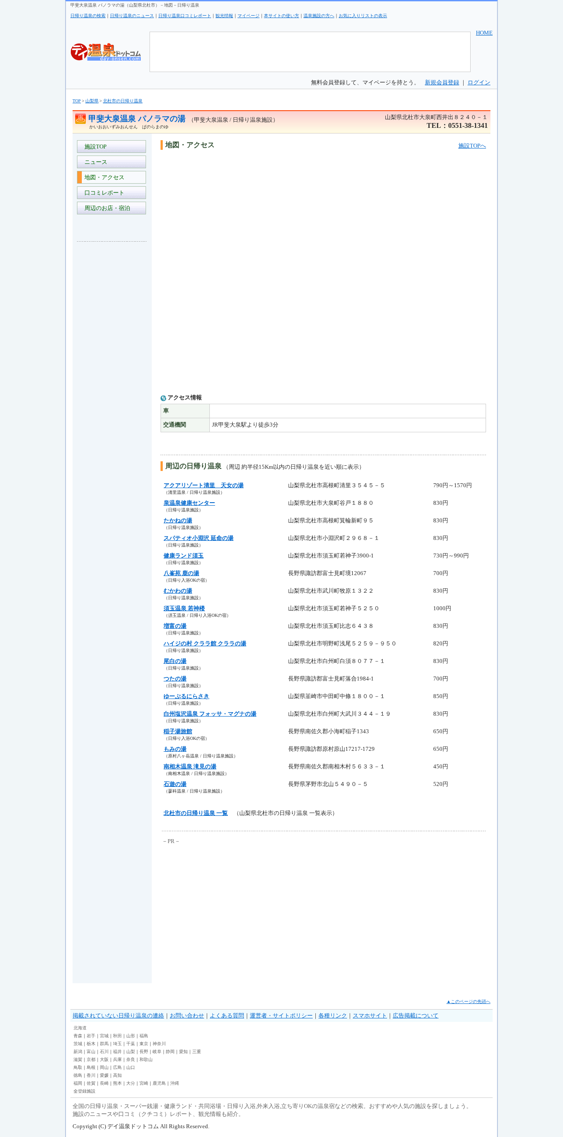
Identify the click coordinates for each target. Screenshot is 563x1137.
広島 (117, 1067)
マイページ (249, 15)
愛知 (183, 1051)
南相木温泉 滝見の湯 (190, 766)
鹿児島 (159, 1083)
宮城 (104, 1035)
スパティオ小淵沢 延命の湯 (199, 538)
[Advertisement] (112, 379)
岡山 (104, 1067)
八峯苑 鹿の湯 (181, 573)
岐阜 (157, 1051)
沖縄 (174, 1083)
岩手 (91, 1035)
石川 (104, 1051)
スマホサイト (370, 1015)
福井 (117, 1051)
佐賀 (91, 1083)
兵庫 (117, 1059)
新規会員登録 (442, 82)
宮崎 (143, 1083)
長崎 (104, 1083)
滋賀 (77, 1059)
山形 (130, 1035)
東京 (143, 1043)
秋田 (117, 1035)
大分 (130, 1083)
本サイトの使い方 (281, 15)
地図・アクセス (103, 177)
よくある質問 (227, 1015)
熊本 (117, 1083)
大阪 (104, 1059)
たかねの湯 (178, 520)
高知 (117, 1075)
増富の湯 (175, 626)
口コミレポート (103, 192)
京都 (91, 1059)
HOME (484, 32)
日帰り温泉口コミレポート (184, 15)
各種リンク (332, 1015)
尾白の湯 (175, 661)
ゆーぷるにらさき (186, 696)
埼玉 (117, 1043)
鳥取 (77, 1067)
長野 (143, 1051)
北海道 (80, 1027)
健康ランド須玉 (184, 555)
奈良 (130, 1059)
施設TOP (94, 146)
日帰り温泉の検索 (88, 15)
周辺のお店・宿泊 (106, 208)
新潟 (77, 1051)
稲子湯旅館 (178, 731)
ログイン (479, 82)
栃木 (91, 1043)
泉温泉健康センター (189, 503)
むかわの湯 (178, 590)
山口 (130, 1067)
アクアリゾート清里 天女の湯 (204, 485)
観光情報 (224, 15)
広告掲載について (416, 1015)
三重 (196, 1051)
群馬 (104, 1043)
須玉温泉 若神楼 (184, 608)
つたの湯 (175, 678)
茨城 (77, 1043)
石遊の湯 (175, 784)
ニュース (94, 162)
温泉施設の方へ (318, 15)
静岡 (170, 1051)
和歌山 (146, 1059)
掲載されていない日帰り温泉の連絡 (118, 1015)
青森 (77, 1035)
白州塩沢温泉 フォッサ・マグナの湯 (210, 713)
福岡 (77, 1083)
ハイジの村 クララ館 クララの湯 (205, 643)
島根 (91, 1067)
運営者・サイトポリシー (281, 1015)
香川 (91, 1075)
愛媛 (104, 1075)
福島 (143, 1035)
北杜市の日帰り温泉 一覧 (196, 813)
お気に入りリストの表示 (363, 15)
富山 (91, 1051)
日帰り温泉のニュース (132, 15)
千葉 (130, 1043)
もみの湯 (175, 749)
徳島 (77, 1075)
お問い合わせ (187, 1015)
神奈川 (159, 1043)
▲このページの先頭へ (468, 1001)
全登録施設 (84, 1091)
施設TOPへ (472, 145)
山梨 (130, 1051)
